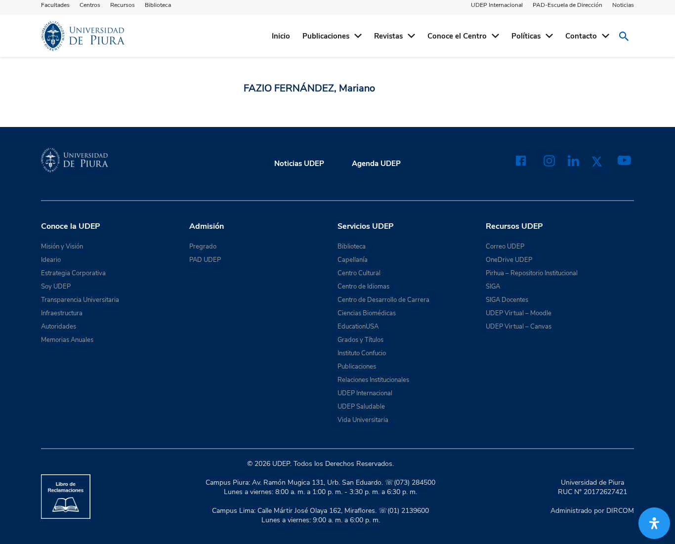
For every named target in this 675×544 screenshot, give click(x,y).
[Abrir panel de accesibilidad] (654, 523)
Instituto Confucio (362, 353)
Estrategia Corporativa (73, 273)
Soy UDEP (56, 286)
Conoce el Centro (457, 36)
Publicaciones (325, 36)
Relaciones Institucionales (373, 380)
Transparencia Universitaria (80, 299)
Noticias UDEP (299, 163)
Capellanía (353, 259)
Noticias (623, 5)
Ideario (51, 259)
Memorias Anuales (67, 339)
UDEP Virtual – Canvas (518, 326)
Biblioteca (158, 5)
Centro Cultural (359, 273)
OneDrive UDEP (509, 259)
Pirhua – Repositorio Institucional (532, 273)
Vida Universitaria (363, 420)
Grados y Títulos (360, 339)
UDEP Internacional (497, 5)
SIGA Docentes (507, 299)
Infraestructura (62, 313)
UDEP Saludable (361, 406)
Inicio (281, 36)
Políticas (526, 36)
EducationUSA (358, 326)
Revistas (388, 36)
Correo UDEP (505, 246)
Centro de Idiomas (363, 286)
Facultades (55, 5)
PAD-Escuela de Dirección (567, 5)
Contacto (581, 36)
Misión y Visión (62, 246)
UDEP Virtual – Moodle (518, 313)
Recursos (122, 5)
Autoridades (58, 326)
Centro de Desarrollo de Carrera (383, 299)
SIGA (493, 286)
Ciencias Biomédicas (367, 313)
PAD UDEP (205, 259)
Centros (90, 5)
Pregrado (202, 246)
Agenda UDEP (376, 163)
